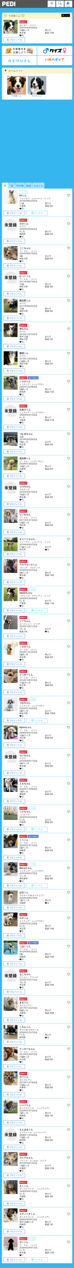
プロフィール (15, 39)
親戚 (28, 185)
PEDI (9, 4)
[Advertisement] (37, 141)
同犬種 (20, 185)
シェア (66, 15)
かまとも (38, 185)
